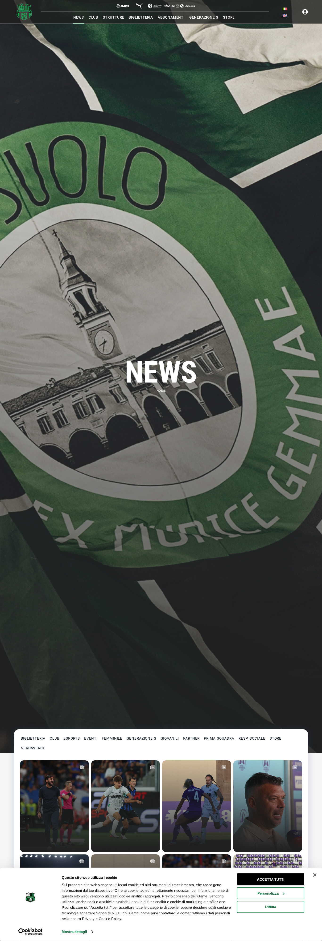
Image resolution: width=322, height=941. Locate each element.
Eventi (91, 738)
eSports (71, 738)
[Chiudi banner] (314, 875)
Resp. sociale (252, 738)
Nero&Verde (33, 748)
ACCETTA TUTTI (270, 879)
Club (54, 738)
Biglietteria (33, 738)
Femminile (112, 738)
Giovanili (170, 738)
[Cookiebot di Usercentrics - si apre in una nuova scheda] (30, 931)
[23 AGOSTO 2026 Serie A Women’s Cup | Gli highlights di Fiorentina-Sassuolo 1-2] (196, 806)
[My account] (305, 12)
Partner (191, 738)
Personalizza (268, 893)
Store (276, 738)
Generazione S (141, 738)
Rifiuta (270, 907)
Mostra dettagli (74, 932)
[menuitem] (284, 9)
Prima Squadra (219, 738)
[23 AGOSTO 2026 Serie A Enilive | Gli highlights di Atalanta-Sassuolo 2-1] (125, 806)
